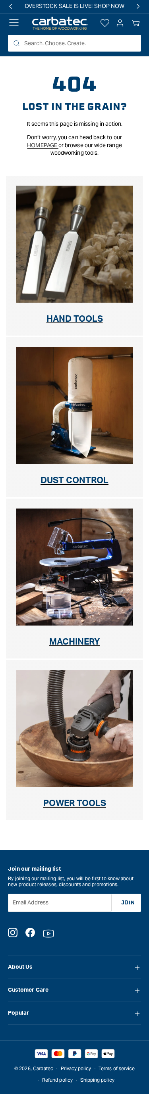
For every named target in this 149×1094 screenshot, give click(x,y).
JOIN (128, 902)
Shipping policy (97, 1080)
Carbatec (43, 1068)
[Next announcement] (138, 6)
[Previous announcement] (10, 6)
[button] (136, 23)
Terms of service (117, 1068)
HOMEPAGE (42, 145)
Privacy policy (76, 1068)
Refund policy (57, 1080)
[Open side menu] (14, 23)
